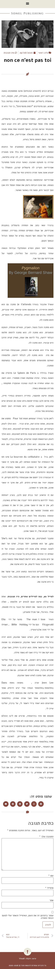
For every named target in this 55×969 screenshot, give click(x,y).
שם (50, 875)
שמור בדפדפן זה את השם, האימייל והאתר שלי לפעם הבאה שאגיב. (27, 916)
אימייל (49, 888)
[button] (27, 3)
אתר (51, 900)
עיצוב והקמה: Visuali (27, 958)
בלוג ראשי (43, 52)
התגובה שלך (46, 836)
